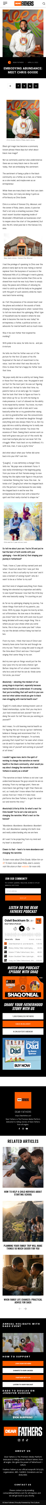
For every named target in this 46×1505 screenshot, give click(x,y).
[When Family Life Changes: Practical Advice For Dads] (23, 1275)
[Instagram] (23, 1128)
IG (3, 862)
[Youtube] (27, 1128)
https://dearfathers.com (23, 1115)
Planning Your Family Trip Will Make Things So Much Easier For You (23, 1247)
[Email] (35, 85)
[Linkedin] (30, 85)
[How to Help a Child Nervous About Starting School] (23, 1167)
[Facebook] (18, 85)
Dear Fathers (18, 62)
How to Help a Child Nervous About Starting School (23, 1193)
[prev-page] (20, 1309)
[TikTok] (27, 1440)
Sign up (23, 898)
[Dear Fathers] (10, 62)
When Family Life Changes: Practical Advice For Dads (23, 1301)
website (25, 866)
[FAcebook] (23, 1440)
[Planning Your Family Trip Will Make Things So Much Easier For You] (23, 1221)
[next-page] (25, 1309)
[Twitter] (24, 85)
